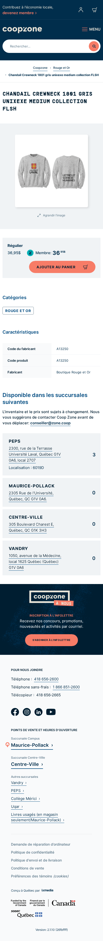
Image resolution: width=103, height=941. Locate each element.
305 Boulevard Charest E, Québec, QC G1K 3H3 (31, 527)
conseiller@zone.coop (50, 423)
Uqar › (17, 806)
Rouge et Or (61, 68)
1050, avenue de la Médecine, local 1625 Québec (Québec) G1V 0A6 (35, 561)
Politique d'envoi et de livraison (36, 860)
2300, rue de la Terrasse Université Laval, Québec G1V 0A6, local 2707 (35, 454)
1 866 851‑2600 (66, 687)
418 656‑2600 (46, 679)
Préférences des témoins (39, 876)
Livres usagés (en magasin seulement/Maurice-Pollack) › (37, 817)
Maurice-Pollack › (32, 745)
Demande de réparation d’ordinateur (40, 844)
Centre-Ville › (27, 764)
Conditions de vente (27, 868)
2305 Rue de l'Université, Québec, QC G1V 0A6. (31, 496)
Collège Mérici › (25, 798)
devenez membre (18, 12)
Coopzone (40, 68)
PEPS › (17, 790)
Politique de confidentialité (32, 852)
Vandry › (18, 782)
